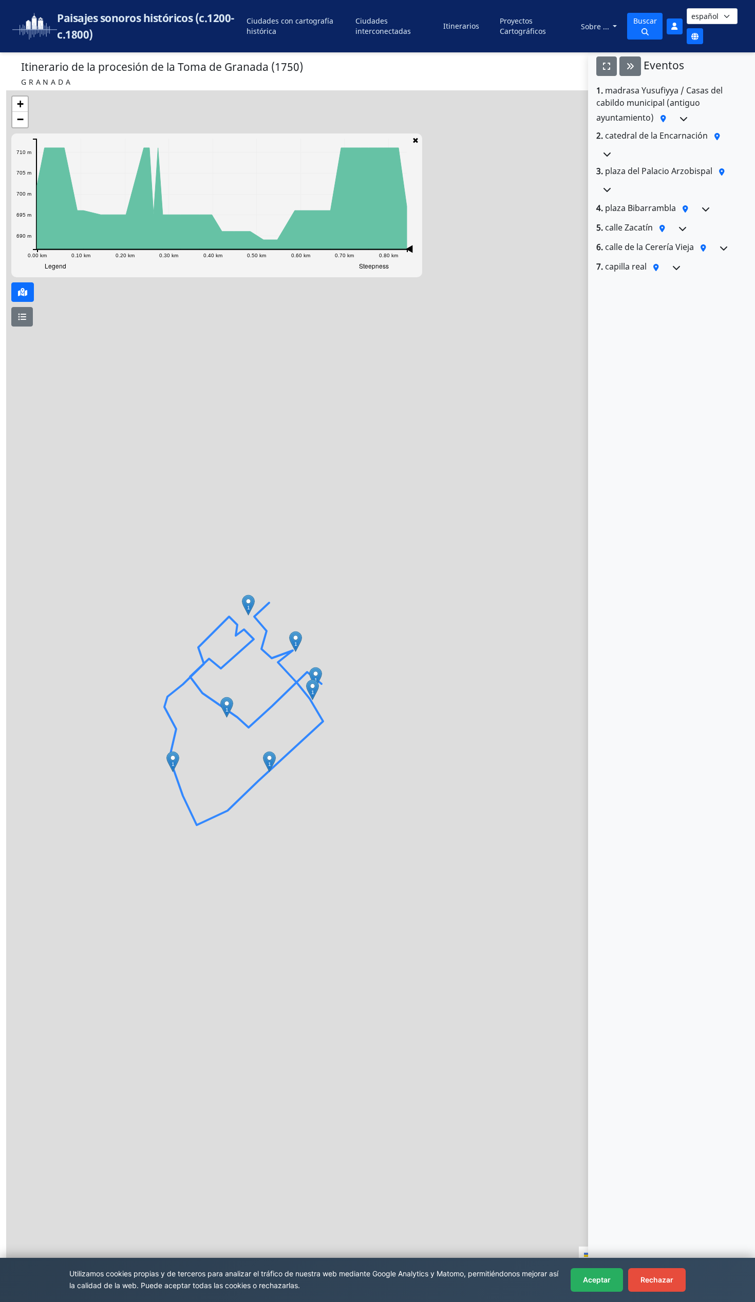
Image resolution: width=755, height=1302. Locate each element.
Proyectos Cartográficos (523, 26)
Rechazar (656, 1279)
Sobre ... (596, 26)
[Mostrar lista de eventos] (22, 317)
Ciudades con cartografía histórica (290, 26)
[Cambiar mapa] (22, 292)
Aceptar (597, 1279)
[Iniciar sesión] (674, 26)
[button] (248, 605)
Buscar (645, 21)
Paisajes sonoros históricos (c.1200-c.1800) (145, 26)
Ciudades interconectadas (383, 26)
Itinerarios (461, 26)
